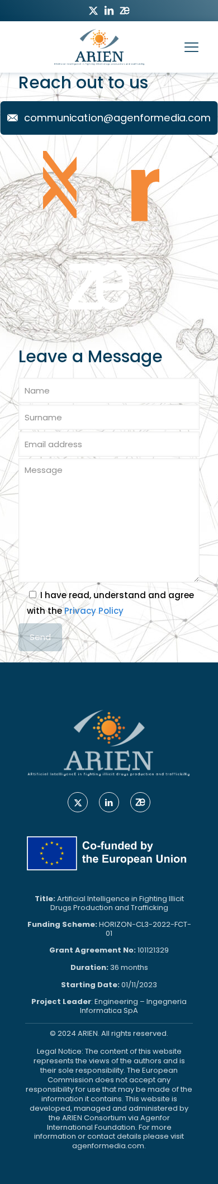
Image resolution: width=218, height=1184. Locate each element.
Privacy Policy (94, 611)
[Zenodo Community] (98, 294)
